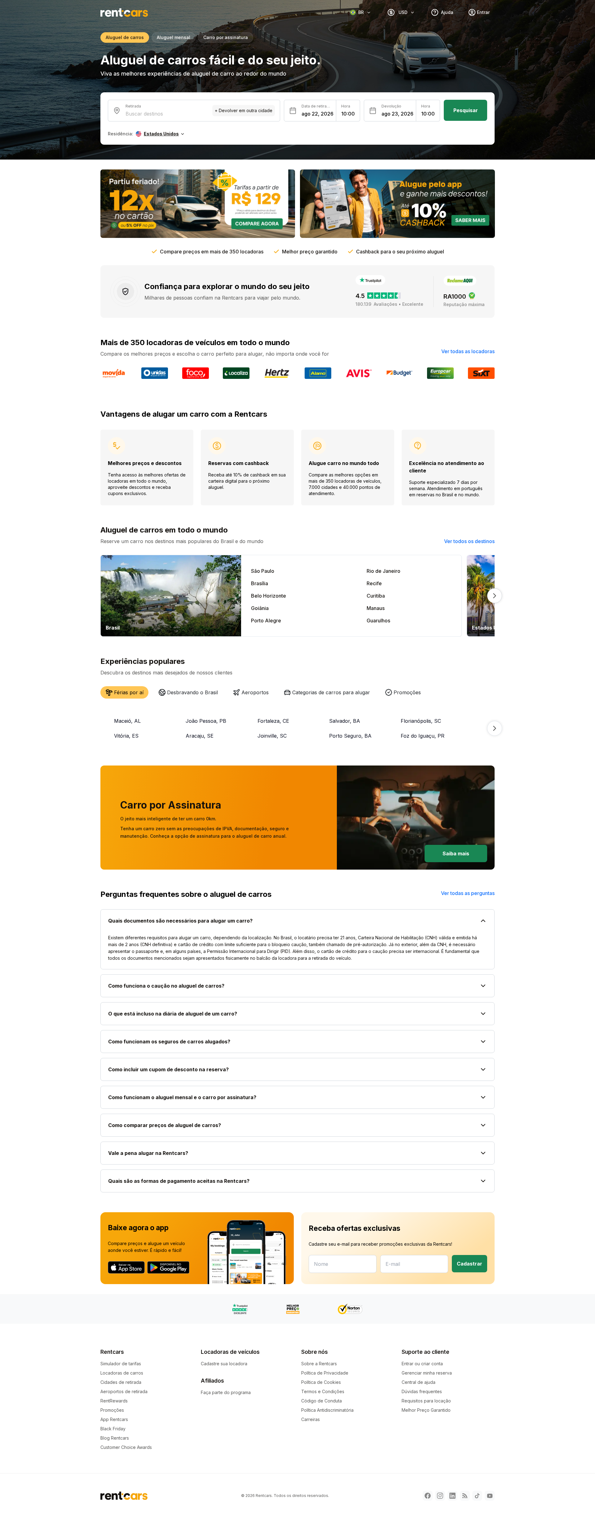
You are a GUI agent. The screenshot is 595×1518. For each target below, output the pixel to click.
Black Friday (113, 1428)
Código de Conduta (321, 1400)
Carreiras (310, 1419)
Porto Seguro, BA (350, 736)
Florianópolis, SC (421, 721)
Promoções (112, 1410)
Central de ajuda (418, 1382)
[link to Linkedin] (452, 1496)
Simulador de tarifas (120, 1363)
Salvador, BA (344, 721)
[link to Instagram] (440, 1496)
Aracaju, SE (200, 736)
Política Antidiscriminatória (327, 1410)
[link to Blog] (465, 1496)
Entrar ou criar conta (422, 1363)
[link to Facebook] (428, 1496)
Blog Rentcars (114, 1438)
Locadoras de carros (121, 1372)
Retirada (133, 106)
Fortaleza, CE (273, 721)
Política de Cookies (321, 1382)
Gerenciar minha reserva (427, 1372)
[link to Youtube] (490, 1496)
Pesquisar (465, 110)
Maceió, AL (127, 721)
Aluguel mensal (173, 37)
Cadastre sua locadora (224, 1363)
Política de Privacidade (324, 1372)
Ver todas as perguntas (468, 893)
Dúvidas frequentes (422, 1391)
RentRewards (114, 1400)
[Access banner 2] (397, 203)
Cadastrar (469, 1264)
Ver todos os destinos (469, 541)
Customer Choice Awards (126, 1447)
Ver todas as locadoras (468, 351)
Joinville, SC (272, 736)
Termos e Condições (322, 1391)
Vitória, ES (126, 736)
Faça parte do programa (226, 1392)
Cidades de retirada (120, 1382)
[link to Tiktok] (477, 1496)
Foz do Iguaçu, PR (422, 736)
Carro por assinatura (225, 37)
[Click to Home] (124, 12)
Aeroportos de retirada (124, 1391)
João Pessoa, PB (206, 721)
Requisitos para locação (426, 1400)
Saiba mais (456, 853)
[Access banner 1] (197, 203)
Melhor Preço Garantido (426, 1410)
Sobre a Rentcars (319, 1363)
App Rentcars (114, 1419)
